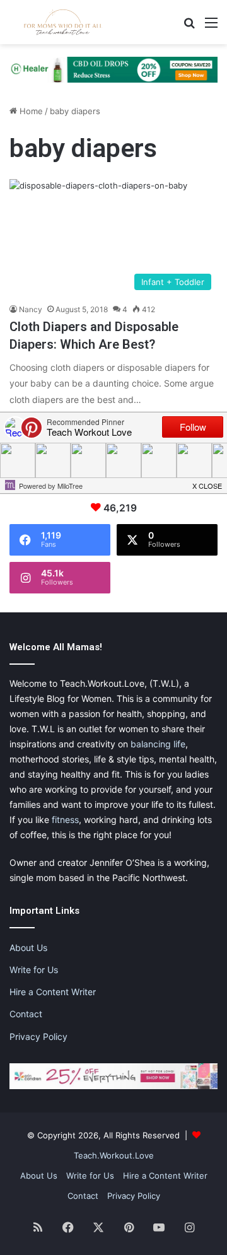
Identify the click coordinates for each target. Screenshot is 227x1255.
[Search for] (189, 27)
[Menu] (211, 27)
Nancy (30, 309)
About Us (28, 947)
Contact (25, 1013)
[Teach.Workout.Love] (63, 22)
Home (30, 111)
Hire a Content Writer (52, 991)
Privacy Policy (38, 1036)
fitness (65, 819)
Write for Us (33, 969)
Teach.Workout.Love (114, 1155)
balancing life (158, 743)
